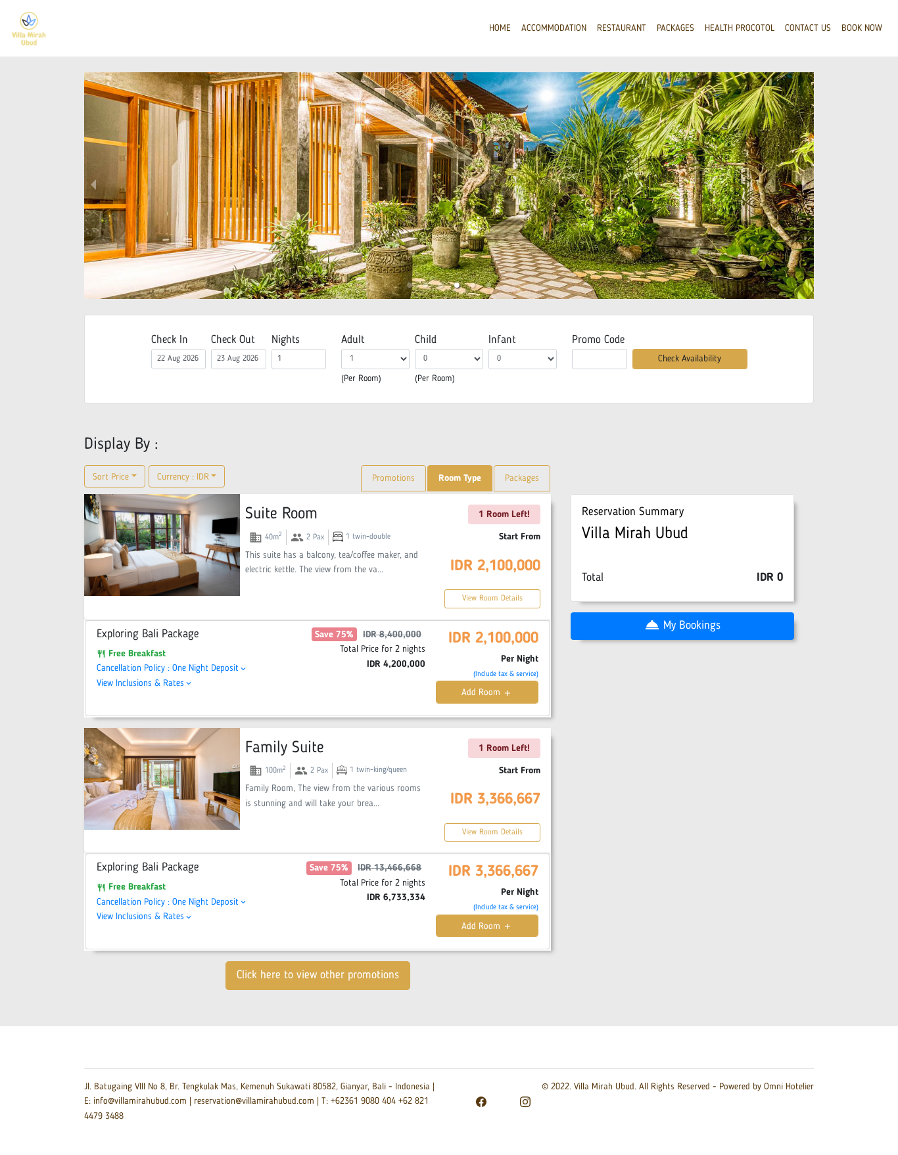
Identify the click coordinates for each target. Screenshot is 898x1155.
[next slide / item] (804, 185)
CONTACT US (808, 28)
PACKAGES (675, 28)
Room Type (459, 478)
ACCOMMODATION (553, 28)
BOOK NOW (861, 28)
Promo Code (598, 340)
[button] (409, 285)
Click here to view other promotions (318, 975)
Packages (522, 478)
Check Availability (689, 358)
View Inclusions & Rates (145, 683)
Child (426, 340)
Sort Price (111, 477)
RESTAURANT (621, 28)
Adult (352, 340)
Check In (169, 340)
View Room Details (492, 598)
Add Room (486, 692)
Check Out (232, 340)
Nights (286, 340)
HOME (500, 28)
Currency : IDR (183, 477)
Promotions (393, 478)
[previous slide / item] (93, 185)
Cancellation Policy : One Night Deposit (172, 668)
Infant (501, 340)
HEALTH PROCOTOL (739, 28)
